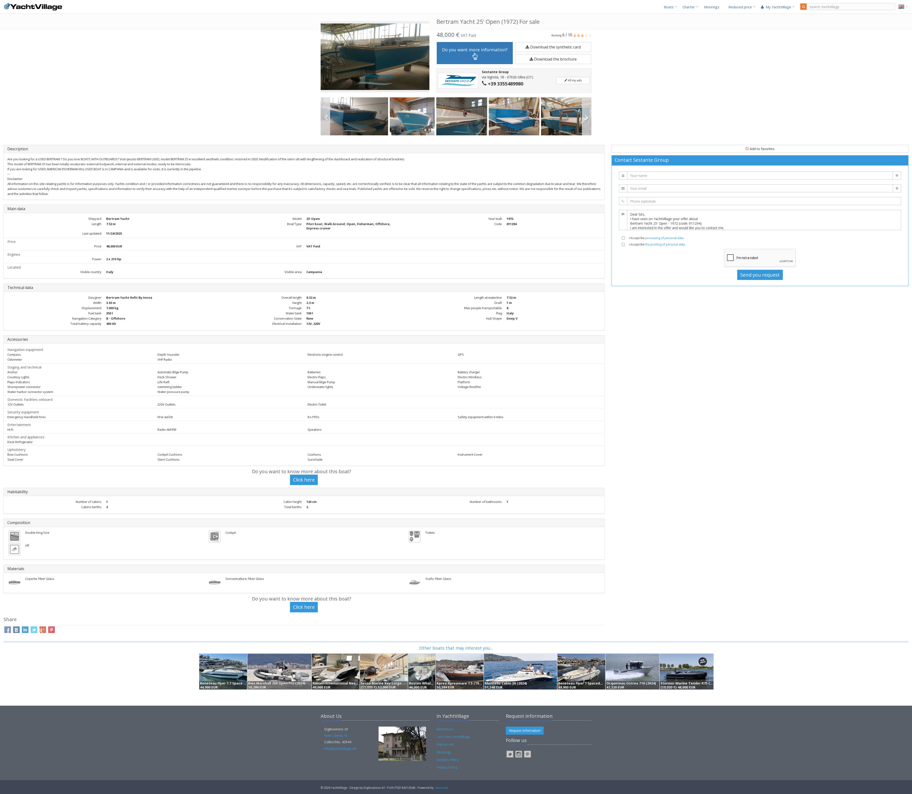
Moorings (711, 7)
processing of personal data (664, 238)
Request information (525, 730)
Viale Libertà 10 (336, 735)
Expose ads (445, 744)
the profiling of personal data (665, 244)
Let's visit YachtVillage (453, 736)
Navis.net (442, 788)
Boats (669, 7)
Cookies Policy (448, 759)
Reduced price (740, 7)
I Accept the (656, 238)
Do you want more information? (475, 49)
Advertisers (445, 729)
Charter (689, 7)
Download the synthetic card (555, 47)
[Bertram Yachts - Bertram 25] (355, 116)
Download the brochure (555, 59)
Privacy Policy (447, 767)
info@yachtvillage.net (340, 748)
